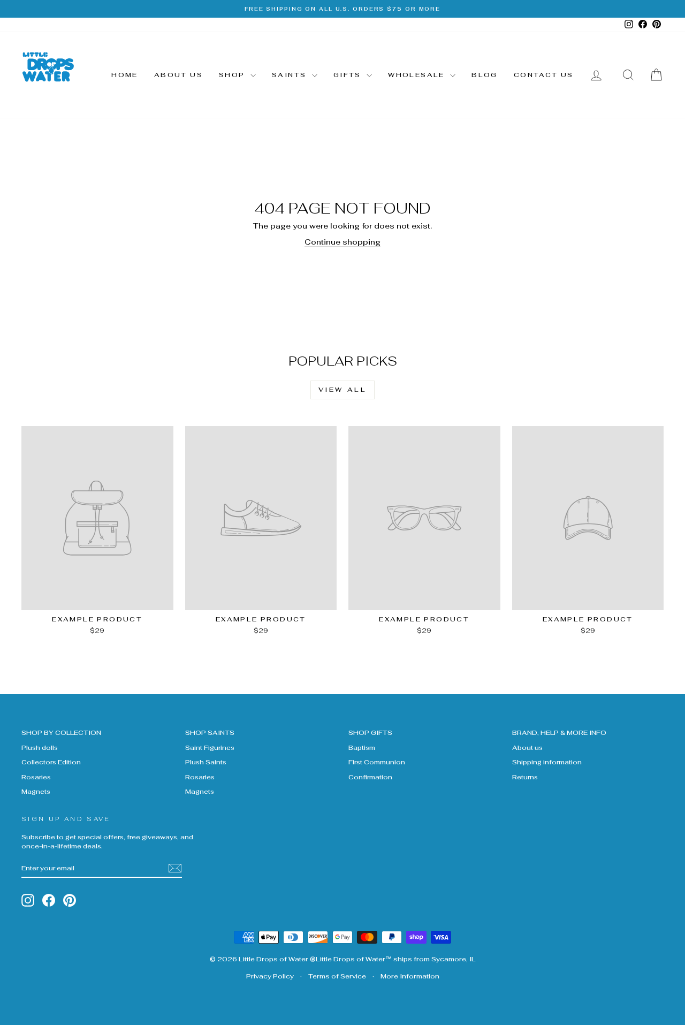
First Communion (376, 762)
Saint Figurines (209, 747)
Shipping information (547, 762)
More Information (409, 976)
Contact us (544, 75)
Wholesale (417, 75)
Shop (233, 75)
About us (178, 75)
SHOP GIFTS (370, 732)
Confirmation (370, 777)
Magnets (35, 791)
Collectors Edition (51, 762)
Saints (290, 75)
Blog (484, 75)
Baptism (361, 747)
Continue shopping (342, 242)
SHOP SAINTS (209, 732)
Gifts (348, 75)
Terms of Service (337, 976)
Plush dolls (39, 747)
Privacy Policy (270, 976)
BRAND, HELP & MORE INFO (559, 732)
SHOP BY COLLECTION (61, 732)
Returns (525, 777)
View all (342, 389)
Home (124, 75)
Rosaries (36, 777)
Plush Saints (205, 762)
